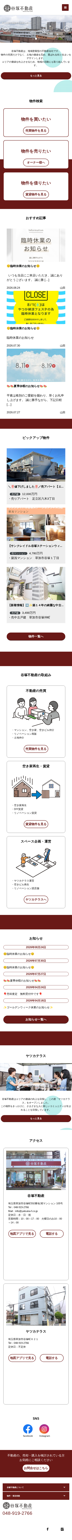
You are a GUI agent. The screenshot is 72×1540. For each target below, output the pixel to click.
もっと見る (36, 75)
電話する (52, 1233)
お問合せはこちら (36, 1468)
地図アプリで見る (22, 1233)
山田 (62, 287)
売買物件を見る (36, 130)
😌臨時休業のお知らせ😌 (23, 266)
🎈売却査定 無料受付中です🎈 (22, 993)
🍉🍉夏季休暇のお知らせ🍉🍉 (27, 386)
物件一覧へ (36, 636)
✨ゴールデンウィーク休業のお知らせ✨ (28, 1007)
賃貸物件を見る (36, 194)
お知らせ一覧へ (36, 1019)
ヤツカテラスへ (36, 899)
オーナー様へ (36, 162)
